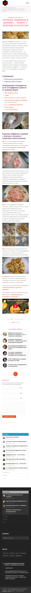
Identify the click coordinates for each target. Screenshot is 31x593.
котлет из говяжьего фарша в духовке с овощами (15, 287)
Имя (21, 387)
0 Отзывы (10, 319)
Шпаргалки (19, 555)
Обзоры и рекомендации (12, 589)
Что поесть (19, 17)
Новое (17, 553)
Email (21, 393)
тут (22, 282)
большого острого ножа (18, 147)
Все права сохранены (22, 589)
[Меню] (27, 3)
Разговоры (23, 553)
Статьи (17, 322)
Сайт (21, 398)
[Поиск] (23, 3)
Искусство (6, 553)
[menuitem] (23, 3)
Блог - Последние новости (8, 7)
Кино (12, 553)
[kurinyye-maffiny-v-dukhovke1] (15, 35)
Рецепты (11, 17)
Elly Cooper (19, 319)
